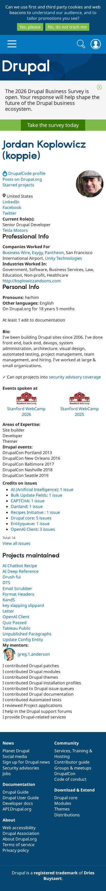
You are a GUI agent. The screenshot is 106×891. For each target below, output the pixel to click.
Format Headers (18, 594)
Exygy (37, 252)
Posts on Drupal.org (22, 179)
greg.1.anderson (33, 654)
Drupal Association (21, 833)
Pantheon (54, 252)
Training (80, 751)
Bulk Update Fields (29, 495)
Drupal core (22, 518)
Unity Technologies (63, 258)
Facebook (12, 207)
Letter (8, 611)
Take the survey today (53, 125)
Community (66, 743)
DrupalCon (64, 773)
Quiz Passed (14, 622)
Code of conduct (70, 779)
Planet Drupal (16, 751)
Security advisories (21, 768)
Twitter (9, 213)
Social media (15, 756)
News (8, 743)
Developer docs (18, 803)
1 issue (66, 489)
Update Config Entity (23, 639)
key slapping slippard (23, 605)
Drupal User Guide (21, 797)
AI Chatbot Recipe (20, 565)
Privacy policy (16, 850)
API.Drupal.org (17, 809)
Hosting (62, 756)
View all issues (16, 543)
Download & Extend (74, 790)
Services (62, 751)
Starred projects (18, 185)
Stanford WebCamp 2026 (26, 411)
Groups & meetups (72, 768)
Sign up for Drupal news (26, 762)
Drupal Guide (16, 792)
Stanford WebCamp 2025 (79, 411)
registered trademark (56, 873)
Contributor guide (72, 762)
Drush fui (12, 577)
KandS (9, 600)
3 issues (47, 529)
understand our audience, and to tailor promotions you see (62, 15)
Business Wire (16, 252)
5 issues (43, 518)
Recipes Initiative (28, 512)
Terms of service (18, 844)
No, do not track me (67, 27)
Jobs (7, 773)
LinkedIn (11, 202)
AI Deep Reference (21, 571)
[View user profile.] (89, 184)
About (9, 820)
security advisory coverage (75, 377)
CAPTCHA (20, 501)
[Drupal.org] (53, 67)
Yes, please (30, 27)
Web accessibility (19, 827)
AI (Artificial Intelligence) (34, 489)
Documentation (19, 784)
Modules (62, 803)
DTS (6, 582)
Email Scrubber (17, 588)
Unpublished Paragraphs (27, 634)
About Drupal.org (20, 839)
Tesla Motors (15, 230)
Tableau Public (17, 628)
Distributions (67, 815)
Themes (62, 809)
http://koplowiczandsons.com (32, 281)
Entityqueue (22, 523)
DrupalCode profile (27, 173)
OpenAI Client (24, 529)
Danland (19, 506)
